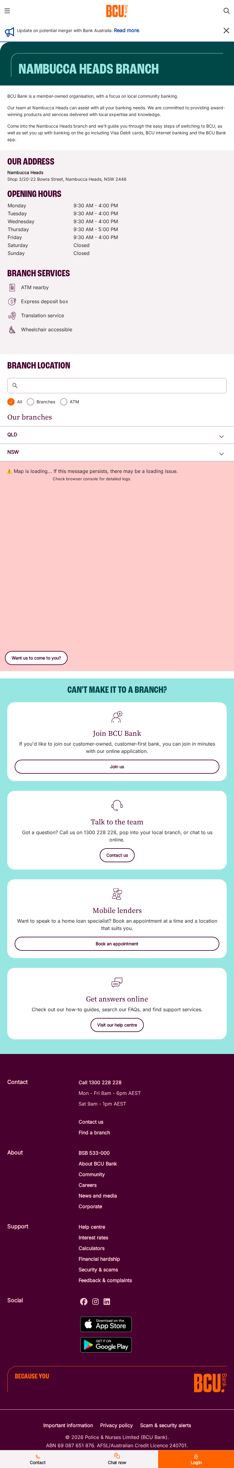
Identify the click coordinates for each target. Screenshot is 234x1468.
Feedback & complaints (105, 1280)
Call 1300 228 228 (100, 1082)
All (19, 401)
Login (196, 1462)
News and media (98, 1196)
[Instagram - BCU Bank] (95, 1301)
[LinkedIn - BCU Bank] (107, 1301)
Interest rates (93, 1237)
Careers (88, 1185)
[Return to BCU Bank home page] (117, 11)
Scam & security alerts (165, 1425)
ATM (74, 401)
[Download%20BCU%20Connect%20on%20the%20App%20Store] (106, 1324)
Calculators (92, 1248)
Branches (46, 401)
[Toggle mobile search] (226, 11)
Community (92, 1174)
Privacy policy (116, 1425)
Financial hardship (99, 1259)
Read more (126, 30)
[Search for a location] (117, 385)
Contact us (91, 1122)
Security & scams (98, 1269)
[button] (226, 30)
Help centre (92, 1227)
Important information (68, 1425)
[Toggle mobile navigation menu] (7, 11)
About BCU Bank (98, 1164)
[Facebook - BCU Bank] (83, 1301)
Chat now (117, 1462)
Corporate (90, 1206)
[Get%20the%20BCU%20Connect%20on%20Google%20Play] (106, 1345)
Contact (38, 1462)
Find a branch (94, 1132)
